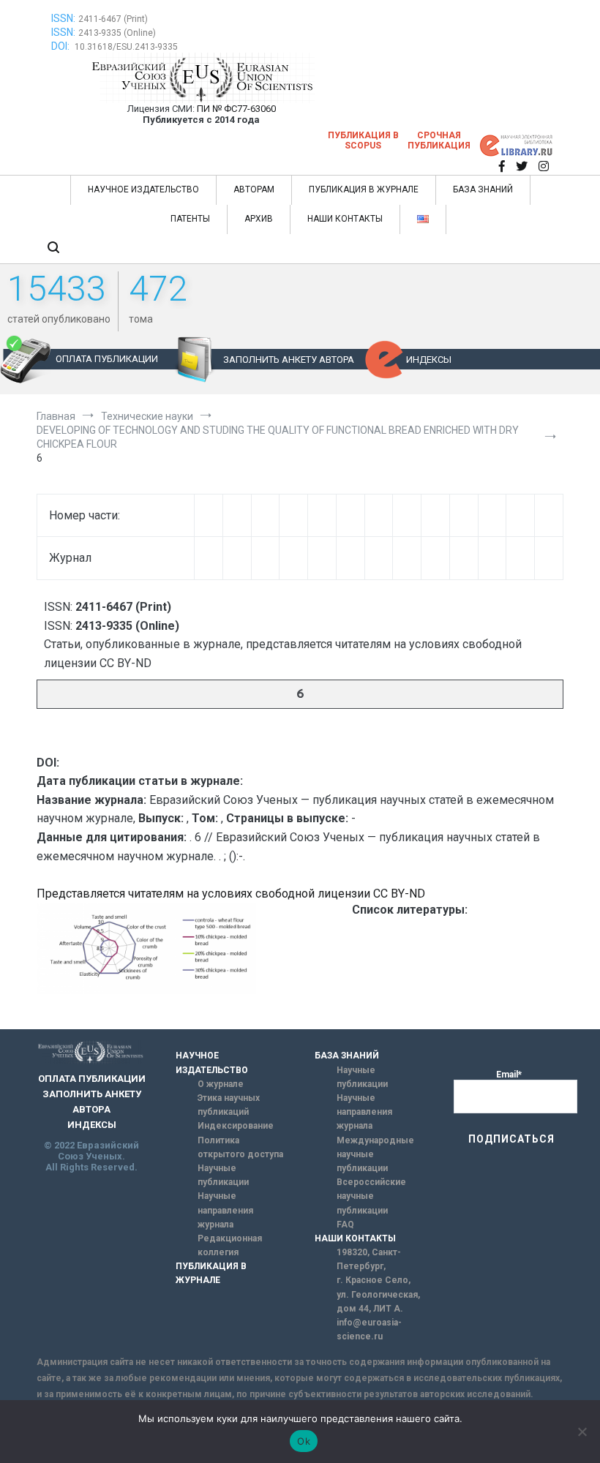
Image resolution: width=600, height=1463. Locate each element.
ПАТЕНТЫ (190, 219)
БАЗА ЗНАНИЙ (483, 189)
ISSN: (63, 18)
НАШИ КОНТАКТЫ (345, 219)
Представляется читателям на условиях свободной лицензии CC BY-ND (231, 893)
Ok (303, 1441)
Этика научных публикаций (229, 1105)
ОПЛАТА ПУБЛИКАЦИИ (107, 358)
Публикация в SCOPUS (363, 140)
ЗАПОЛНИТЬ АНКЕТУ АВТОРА (288, 359)
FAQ (345, 1224)
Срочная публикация (439, 140)
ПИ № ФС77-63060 (236, 108)
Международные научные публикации (375, 1154)
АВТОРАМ (253, 189)
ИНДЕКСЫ (428, 359)
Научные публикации (223, 1175)
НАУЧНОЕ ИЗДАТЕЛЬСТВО (143, 189)
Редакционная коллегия (230, 1245)
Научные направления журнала (225, 1210)
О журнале (221, 1084)
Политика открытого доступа (240, 1147)
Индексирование (236, 1126)
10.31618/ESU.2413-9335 (126, 47)
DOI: (61, 46)
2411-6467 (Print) (113, 19)
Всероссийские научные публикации (371, 1196)
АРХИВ (258, 219)
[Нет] (581, 1431)
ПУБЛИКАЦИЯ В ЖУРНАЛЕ (364, 189)
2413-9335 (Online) (117, 33)
